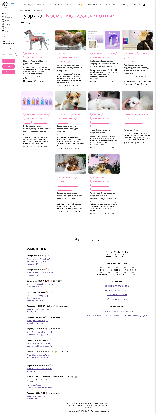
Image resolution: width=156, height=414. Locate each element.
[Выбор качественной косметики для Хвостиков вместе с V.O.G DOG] (70, 164)
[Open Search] (144, 5)
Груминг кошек (143, 53)
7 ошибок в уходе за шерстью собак (100, 131)
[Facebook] (109, 270)
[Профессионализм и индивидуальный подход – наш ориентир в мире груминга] (137, 40)
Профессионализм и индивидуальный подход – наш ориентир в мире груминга (137, 69)
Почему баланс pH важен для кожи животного (35, 62)
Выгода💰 (79, 5)
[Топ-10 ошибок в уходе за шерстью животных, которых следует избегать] (104, 164)
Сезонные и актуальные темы (101, 126)
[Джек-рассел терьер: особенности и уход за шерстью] (70, 100)
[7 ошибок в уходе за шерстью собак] (104, 100)
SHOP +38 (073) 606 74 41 (117, 294)
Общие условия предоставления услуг (117, 311)
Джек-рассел (76, 114)
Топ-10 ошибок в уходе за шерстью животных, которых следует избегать (103, 196)
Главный (23, 10)
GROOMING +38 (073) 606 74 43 (117, 286)
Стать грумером (63, 61)
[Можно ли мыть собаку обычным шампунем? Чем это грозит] (70, 40)
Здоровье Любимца (31, 53)
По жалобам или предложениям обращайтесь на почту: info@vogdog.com (117, 315)
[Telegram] (125, 252)
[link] (8, 72)
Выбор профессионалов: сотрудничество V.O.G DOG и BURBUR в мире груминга (104, 64)
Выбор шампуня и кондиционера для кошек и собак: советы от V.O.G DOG (36, 129)
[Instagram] (101, 270)
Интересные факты (131, 61)
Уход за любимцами (40, 122)
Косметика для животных (33, 57)
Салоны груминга (43, 5)
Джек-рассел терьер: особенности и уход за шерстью (67, 129)
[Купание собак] (137, 100)
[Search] (15, 55)
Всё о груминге (63, 53)
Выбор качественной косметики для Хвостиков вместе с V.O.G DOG (69, 196)
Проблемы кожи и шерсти (100, 122)
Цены (69, 5)
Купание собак (131, 129)
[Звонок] (109, 252)
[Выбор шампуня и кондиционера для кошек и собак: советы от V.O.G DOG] (37, 100)
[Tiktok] (125, 270)
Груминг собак (130, 57)
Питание (27, 122)
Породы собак (63, 122)
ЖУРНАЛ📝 (125, 5)
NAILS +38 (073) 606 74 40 (117, 299)
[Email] (117, 252)
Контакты (136, 5)
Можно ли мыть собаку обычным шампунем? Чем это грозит (69, 68)
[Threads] (133, 270)
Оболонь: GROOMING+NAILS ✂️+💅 (42, 351)
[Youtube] (117, 270)
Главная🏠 (28, 5)
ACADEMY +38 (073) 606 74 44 (117, 290)
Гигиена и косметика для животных (103, 53)
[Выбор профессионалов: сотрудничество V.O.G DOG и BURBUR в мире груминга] (104, 40)
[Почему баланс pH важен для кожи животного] (37, 40)
